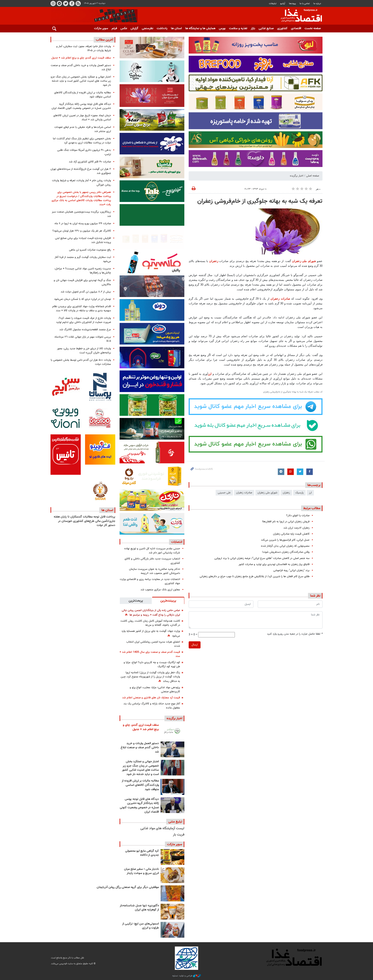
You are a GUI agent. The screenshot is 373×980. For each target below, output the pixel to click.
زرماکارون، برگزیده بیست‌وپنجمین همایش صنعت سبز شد (81, 214)
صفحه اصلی (312, 176)
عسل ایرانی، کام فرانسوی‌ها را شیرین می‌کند (285, 540)
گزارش (134, 28)
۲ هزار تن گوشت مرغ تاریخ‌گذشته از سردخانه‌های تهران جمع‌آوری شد (81, 171)
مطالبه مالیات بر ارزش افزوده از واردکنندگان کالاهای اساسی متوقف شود (140, 785)
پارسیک (299, 493)
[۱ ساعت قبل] (172, 731)
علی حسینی (224, 493)
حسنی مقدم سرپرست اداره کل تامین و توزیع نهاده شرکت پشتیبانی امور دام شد (152, 550)
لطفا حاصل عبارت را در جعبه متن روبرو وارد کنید (294, 634)
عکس (123, 28)
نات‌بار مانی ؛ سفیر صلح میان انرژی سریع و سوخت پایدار (141, 871)
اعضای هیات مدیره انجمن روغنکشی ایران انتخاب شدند (153, 644)
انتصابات (176, 542)
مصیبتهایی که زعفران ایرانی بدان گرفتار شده (285, 546)
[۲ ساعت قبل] (172, 749)
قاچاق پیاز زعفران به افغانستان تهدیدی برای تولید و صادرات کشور (274, 564)
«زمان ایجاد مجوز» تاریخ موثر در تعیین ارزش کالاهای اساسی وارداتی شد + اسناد (82, 117)
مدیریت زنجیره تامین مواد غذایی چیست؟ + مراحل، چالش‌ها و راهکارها (82, 271)
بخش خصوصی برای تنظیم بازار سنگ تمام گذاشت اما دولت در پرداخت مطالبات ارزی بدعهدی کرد (82, 141)
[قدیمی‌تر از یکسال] (172, 912)
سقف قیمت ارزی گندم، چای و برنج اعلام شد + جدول (141, 727)
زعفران (214, 261)
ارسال (194, 645)
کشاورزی (282, 28)
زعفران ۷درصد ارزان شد (296, 528)
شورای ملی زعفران (304, 261)
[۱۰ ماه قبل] (172, 893)
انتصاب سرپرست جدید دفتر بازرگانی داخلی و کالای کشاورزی (152, 561)
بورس (222, 28)
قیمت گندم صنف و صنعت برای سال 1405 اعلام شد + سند (150, 654)
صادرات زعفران (280, 298)
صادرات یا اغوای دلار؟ (298, 515)
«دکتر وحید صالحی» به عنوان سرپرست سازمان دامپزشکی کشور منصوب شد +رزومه (154, 571)
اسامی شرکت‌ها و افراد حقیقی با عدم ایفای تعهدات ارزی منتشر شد (82, 129)
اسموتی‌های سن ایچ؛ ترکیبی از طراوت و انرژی (140, 926)
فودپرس (298, 16)
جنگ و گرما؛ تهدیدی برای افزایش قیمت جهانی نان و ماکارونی (82, 282)
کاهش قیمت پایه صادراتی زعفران (291, 534)
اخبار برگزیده (296, 176)
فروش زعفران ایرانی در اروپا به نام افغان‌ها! (286, 521)
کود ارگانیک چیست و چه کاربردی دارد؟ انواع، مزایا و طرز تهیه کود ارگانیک (152, 664)
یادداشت (162, 28)
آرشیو (282, 3)
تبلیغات (273, 3)
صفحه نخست (313, 28)
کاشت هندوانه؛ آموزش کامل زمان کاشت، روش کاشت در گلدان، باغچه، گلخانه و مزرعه (150, 623)
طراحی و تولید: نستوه (182, 976)
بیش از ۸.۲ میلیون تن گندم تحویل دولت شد (86, 292)
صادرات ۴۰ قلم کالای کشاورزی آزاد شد (90, 162)
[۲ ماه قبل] (172, 857)
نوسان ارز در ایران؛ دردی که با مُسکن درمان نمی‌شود (82, 299)
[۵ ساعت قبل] (172, 787)
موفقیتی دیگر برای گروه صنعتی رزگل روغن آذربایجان (128, 887)
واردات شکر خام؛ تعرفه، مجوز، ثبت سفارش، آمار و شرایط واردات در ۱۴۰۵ (83, 48)
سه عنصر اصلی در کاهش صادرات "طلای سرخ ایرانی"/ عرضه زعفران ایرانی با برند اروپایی (262, 558)
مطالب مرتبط (311, 508)
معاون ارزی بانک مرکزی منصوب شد (160, 590)
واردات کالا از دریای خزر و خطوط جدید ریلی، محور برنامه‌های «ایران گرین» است (84, 350)
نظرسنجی (147, 28)
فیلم (114, 28)
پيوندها (292, 3)
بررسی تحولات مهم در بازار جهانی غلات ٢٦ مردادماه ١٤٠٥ (83, 339)
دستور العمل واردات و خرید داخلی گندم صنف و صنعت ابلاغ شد (140, 747)
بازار (253, 28)
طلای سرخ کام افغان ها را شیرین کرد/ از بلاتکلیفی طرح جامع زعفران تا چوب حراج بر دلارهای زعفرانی (255, 576)
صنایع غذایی (266, 28)
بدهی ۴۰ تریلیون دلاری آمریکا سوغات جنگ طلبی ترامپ (84, 152)
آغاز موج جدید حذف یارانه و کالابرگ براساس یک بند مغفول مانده (151, 706)
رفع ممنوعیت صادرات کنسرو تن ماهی (90, 250)
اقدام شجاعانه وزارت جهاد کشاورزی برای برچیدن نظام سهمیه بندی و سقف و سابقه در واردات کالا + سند (81, 308)
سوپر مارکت (101, 28)
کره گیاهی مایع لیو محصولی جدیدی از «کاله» (142, 853)
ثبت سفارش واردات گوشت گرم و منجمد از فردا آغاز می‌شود (83, 259)
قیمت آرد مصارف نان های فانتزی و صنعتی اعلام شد (151, 698)
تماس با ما (305, 3)
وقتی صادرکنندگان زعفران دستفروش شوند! (286, 552)
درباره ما (317, 3)
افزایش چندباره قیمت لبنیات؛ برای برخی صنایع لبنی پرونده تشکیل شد (83, 240)
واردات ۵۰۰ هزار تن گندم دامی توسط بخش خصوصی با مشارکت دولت (81, 362)
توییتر (65, 3)
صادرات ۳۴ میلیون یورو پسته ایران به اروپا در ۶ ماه (83, 223)
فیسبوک (71, 3)
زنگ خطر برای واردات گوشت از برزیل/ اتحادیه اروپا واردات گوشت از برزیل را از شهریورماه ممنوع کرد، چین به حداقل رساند (150, 676)
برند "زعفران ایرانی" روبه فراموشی (291, 570)
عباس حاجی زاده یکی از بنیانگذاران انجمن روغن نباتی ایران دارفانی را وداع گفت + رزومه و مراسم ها (151, 612)
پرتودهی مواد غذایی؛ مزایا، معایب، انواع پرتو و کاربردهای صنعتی (155, 689)
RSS (78, 3)
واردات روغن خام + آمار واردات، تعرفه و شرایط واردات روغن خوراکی (81, 182)
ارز (210, 373)
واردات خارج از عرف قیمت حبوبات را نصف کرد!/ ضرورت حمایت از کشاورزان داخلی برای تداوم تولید (83, 320)
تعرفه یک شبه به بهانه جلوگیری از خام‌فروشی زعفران (259, 201)
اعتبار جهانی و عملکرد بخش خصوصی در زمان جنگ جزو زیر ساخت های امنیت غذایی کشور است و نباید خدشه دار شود (140, 768)
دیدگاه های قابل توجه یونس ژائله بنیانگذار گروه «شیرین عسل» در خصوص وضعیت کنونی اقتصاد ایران (139, 805)
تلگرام (59, 3)
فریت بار (178, 834)
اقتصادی (296, 28)
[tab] (168, 600)
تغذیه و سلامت (238, 28)
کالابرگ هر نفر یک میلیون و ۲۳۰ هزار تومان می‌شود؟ (81, 231)
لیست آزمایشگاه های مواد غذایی (162, 828)
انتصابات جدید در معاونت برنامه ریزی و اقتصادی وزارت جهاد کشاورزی (150, 581)
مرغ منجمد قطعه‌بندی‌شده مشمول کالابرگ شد (85, 329)
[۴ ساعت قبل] (172, 767)
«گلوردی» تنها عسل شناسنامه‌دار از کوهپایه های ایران (139, 907)
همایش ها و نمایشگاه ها (200, 28)
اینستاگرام (53, 3)
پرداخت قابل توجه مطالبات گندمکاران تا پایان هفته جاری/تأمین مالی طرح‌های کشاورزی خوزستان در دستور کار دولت (84, 521)
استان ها (176, 28)
